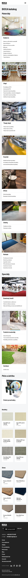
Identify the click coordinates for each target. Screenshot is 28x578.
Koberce (6, 38)
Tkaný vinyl (7, 123)
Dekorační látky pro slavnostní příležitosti (12, 306)
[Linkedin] (11, 566)
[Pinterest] (16, 566)
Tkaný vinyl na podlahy (8, 126)
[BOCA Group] (4, 525)
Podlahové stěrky (7, 226)
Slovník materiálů (6, 561)
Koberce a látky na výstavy (9, 304)
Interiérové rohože (7, 266)
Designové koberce (7, 53)
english (19, 528)
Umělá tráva (6, 369)
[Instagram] (19, 566)
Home (3, 540)
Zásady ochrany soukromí (7, 571)
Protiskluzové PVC (7, 87)
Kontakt (4, 559)
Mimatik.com (17, 574)
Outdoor (6, 366)
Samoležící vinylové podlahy (9, 95)
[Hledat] (3, 528)
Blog (3, 552)
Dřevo (5, 191)
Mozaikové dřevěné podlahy (9, 196)
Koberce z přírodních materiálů (10, 41)
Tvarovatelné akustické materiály (10, 337)
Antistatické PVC (7, 89)
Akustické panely (7, 335)
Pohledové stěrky (7, 228)
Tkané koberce (6, 57)
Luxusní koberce (6, 51)
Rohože (5, 254)
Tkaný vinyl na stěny (8, 128)
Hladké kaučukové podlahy (9, 160)
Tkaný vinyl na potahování (9, 130)
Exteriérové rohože (7, 267)
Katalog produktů (11, 529)
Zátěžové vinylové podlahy (9, 97)
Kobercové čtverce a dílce (9, 45)
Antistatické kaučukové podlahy (10, 164)
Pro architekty (6, 547)
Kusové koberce (6, 43)
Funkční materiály (9, 332)
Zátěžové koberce (7, 49)
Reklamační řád (6, 556)
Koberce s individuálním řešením (10, 55)
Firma (3, 554)
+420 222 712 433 (11, 534)
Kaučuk (5, 157)
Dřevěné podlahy (7, 194)
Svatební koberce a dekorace (9, 302)
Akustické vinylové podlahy (9, 91)
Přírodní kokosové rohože (9, 264)
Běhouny (5, 47)
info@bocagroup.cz (12, 536)
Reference (5, 549)
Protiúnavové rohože (8, 258)
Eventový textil (8, 298)
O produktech (5, 542)
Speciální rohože (7, 262)
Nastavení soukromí (6, 570)
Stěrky (5, 223)
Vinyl (5, 83)
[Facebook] (14, 566)
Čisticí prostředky (9, 400)
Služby (3, 544)
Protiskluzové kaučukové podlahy (10, 162)
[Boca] (4, 3)
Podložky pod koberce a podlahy (10, 339)
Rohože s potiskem (7, 260)
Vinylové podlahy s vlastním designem (11, 93)
